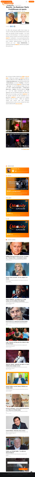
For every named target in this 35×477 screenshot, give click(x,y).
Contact (12, 473)
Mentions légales (25, 473)
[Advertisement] (17, 110)
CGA (21, 473)
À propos (9, 473)
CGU (20, 473)
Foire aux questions (16, 473)
